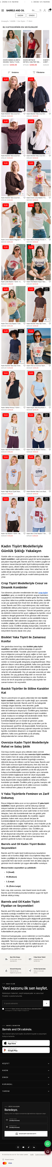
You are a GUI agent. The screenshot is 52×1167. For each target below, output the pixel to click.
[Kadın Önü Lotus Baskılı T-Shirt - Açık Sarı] (13, 304)
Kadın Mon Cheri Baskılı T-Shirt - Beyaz (37, 533)
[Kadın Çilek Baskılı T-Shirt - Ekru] (13, 262)
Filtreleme (40, 72)
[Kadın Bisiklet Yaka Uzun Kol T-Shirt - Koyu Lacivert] (39, 94)
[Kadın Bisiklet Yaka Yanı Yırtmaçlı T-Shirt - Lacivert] (13, 346)
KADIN (20, 15)
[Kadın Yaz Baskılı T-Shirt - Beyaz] (13, 514)
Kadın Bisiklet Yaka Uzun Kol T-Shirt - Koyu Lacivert (37, 114)
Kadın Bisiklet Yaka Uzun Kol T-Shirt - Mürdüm (11, 156)
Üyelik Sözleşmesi (40, 1154)
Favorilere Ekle (24, 114)
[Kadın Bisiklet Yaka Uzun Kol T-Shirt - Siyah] (13, 94)
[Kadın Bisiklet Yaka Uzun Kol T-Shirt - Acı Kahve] (13, 178)
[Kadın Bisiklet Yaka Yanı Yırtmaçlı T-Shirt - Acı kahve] (39, 304)
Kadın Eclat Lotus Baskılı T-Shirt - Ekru (37, 198)
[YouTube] (23, 1147)
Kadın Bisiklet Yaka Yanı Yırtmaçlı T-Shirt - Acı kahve (37, 323)
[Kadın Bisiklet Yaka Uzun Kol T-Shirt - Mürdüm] (13, 136)
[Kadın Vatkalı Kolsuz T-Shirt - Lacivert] (13, 388)
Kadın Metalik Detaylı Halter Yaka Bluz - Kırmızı (31, 61)
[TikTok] (29, 1147)
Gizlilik (32, 1154)
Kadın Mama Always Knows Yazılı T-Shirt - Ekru (12, 61)
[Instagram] (18, 1147)
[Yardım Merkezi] (48, 1151)
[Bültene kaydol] (46, 1003)
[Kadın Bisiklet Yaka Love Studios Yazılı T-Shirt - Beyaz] (39, 472)
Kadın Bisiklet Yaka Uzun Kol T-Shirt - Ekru (37, 156)
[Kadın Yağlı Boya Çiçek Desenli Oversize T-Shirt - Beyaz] (13, 472)
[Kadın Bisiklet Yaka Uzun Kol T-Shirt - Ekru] (39, 136)
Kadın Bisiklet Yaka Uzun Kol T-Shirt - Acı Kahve (11, 198)
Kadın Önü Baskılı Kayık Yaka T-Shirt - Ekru (37, 282)
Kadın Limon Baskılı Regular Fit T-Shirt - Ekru (11, 240)
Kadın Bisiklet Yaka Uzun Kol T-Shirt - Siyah (11, 114)
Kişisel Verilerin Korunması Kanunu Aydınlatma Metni (26, 1008)
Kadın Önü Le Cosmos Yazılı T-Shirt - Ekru (37, 366)
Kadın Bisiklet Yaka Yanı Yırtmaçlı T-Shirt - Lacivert (11, 366)
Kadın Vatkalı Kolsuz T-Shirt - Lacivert (11, 407)
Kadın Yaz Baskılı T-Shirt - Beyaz (11, 533)
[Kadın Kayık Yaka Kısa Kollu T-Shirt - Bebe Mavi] (39, 388)
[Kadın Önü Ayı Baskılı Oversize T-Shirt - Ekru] (39, 430)
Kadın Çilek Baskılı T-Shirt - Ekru (11, 282)
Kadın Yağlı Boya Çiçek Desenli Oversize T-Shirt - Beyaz (11, 491)
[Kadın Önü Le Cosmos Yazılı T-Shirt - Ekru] (39, 346)
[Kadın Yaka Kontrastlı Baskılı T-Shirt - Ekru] (13, 430)
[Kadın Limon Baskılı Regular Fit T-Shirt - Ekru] (13, 220)
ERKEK (32, 15)
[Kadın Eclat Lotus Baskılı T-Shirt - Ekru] (39, 178)
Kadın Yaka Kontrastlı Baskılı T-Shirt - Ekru (11, 449)
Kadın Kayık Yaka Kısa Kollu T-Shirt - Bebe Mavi (37, 407)
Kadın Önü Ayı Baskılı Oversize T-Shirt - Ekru (37, 449)
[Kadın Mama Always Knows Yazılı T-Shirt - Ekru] (39, 220)
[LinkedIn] (34, 1147)
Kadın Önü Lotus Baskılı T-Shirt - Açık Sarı (11, 323)
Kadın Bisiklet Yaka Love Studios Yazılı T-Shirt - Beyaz (37, 491)
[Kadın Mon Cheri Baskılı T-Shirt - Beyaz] (39, 514)
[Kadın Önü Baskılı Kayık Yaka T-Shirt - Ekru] (39, 262)
